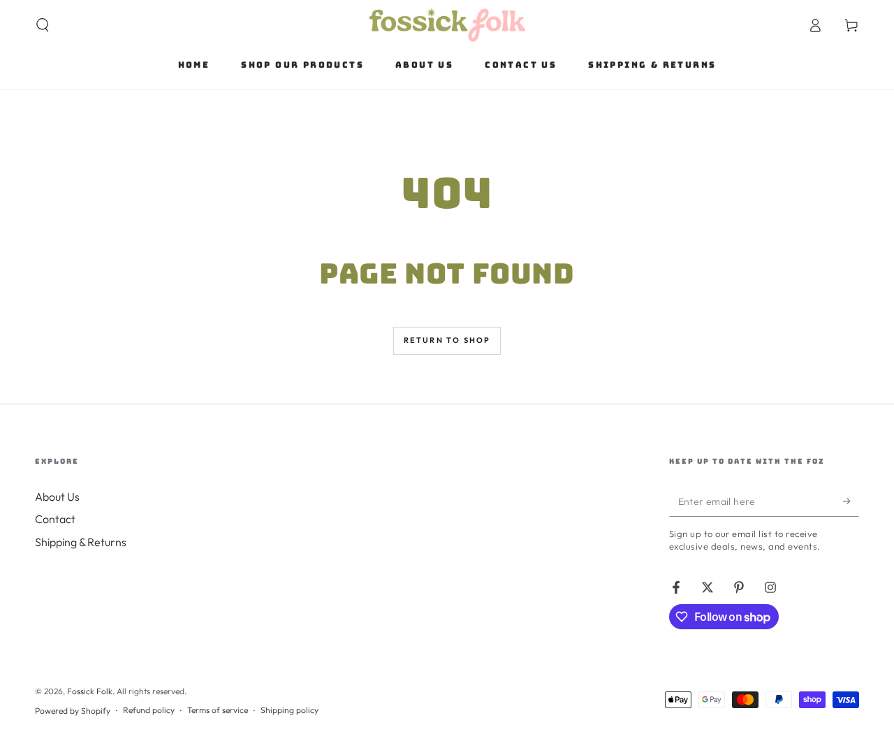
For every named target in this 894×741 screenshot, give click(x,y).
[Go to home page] (447, 25)
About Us (57, 497)
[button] (42, 25)
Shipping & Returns (80, 542)
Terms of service (217, 710)
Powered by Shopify (72, 710)
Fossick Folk (89, 691)
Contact (55, 519)
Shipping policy (289, 710)
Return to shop (447, 340)
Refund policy (149, 710)
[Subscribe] (851, 500)
